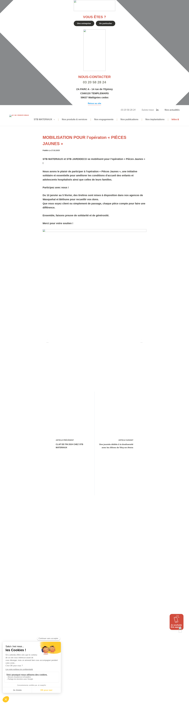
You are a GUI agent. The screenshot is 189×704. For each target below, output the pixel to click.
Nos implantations (155, 119)
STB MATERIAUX (43, 119)
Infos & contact (179, 119)
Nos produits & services (74, 119)
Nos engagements (103, 119)
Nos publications (129, 119)
